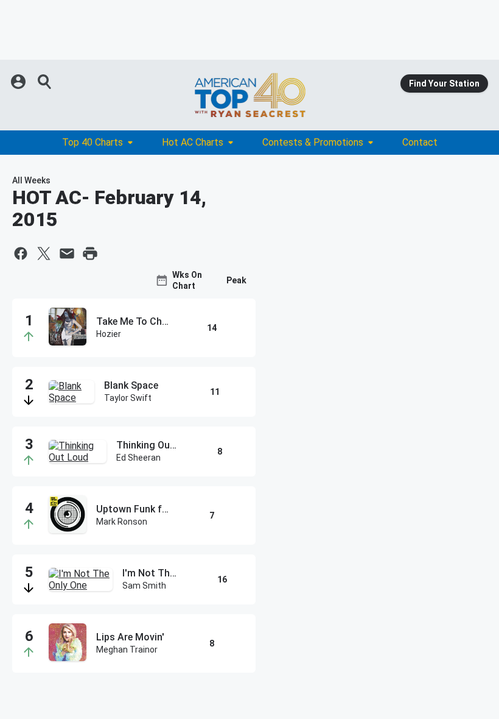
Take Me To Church (133, 321)
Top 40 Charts (92, 142)
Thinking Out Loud (147, 445)
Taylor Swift (128, 398)
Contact (420, 142)
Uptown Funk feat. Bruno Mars (133, 509)
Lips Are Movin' (130, 637)
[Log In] (19, 81)
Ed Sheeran (138, 457)
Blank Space (131, 385)
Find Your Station (444, 83)
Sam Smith (144, 585)
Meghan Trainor (127, 649)
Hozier (108, 334)
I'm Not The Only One (151, 573)
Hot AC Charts (192, 142)
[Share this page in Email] (66, 253)
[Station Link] (249, 95)
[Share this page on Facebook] (20, 253)
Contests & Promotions (312, 142)
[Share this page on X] (43, 253)
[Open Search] (45, 81)
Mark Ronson (121, 521)
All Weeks (31, 180)
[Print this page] (90, 253)
